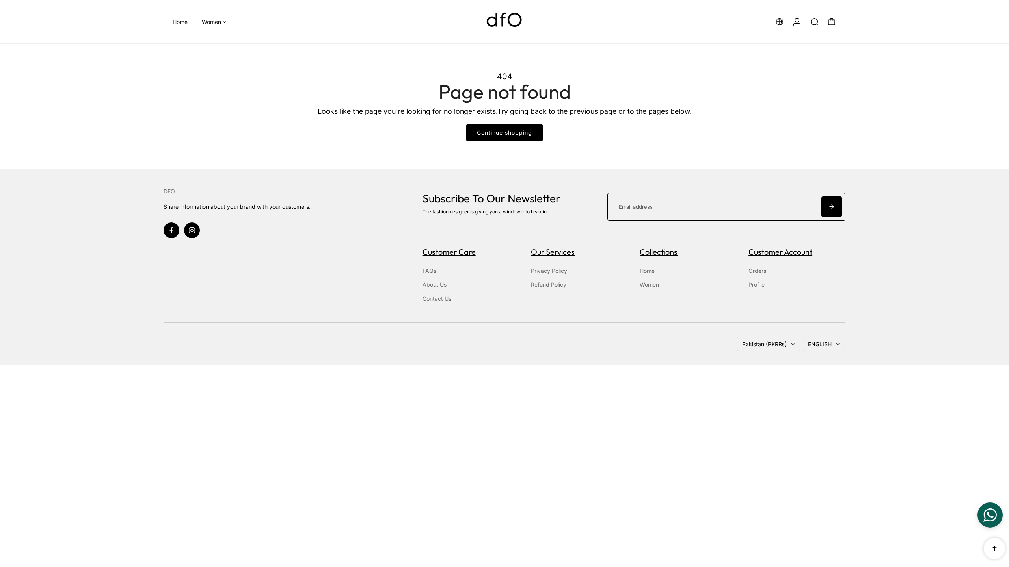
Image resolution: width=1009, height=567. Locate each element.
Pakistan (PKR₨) (764, 344)
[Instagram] (192, 230)
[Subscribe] (831, 206)
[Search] (814, 22)
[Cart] (832, 22)
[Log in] (797, 22)
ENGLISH (820, 344)
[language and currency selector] (779, 22)
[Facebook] (171, 230)
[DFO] (504, 21)
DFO (169, 191)
